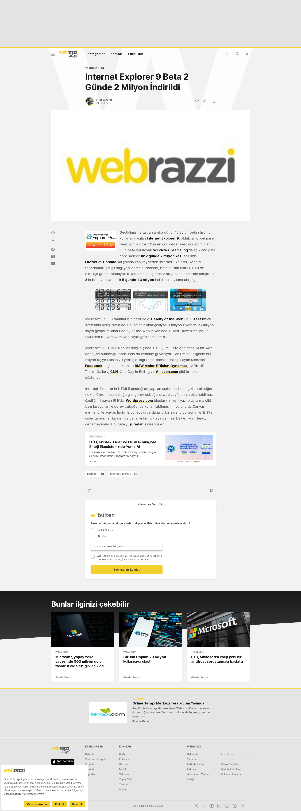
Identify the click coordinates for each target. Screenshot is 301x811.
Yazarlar (192, 759)
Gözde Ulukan (63, 677)
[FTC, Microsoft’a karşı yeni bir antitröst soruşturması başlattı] (218, 629)
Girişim (123, 764)
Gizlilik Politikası (231, 769)
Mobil (122, 769)
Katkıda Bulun (195, 764)
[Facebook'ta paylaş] (53, 249)
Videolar (90, 764)
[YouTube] (211, 806)
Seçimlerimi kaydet (126, 569)
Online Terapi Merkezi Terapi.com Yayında (168, 703)
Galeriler (90, 769)
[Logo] (68, 54)
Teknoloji (92, 68)
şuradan (136, 424)
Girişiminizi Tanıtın (198, 774)
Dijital (122, 754)
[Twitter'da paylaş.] (53, 256)
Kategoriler (96, 54)
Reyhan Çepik (140, 721)
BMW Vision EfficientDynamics (161, 366)
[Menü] (53, 55)
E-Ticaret (124, 759)
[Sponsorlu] (189, 449)
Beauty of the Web (167, 319)
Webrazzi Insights (96, 759)
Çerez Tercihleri (230, 764)
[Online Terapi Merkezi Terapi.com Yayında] (108, 712)
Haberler (90, 754)
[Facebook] (234, 806)
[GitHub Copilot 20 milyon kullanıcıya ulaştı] (150, 629)
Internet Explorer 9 (163, 238)
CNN (114, 372)
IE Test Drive (200, 319)
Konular (116, 54)
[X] (196, 806)
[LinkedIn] (204, 806)
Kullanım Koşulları (231, 774)
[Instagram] (219, 806)
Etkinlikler (135, 54)
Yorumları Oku (150, 504)
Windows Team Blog (170, 250)
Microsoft (92, 473)
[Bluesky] (227, 806)
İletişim (191, 779)
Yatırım (123, 784)
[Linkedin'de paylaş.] (53, 263)
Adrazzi (93, 461)
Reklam (191, 769)
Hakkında (192, 754)
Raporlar (90, 774)
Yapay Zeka (61, 652)
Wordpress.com (139, 400)
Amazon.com (167, 372)
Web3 (122, 789)
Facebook (93, 366)
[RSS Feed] (242, 806)
